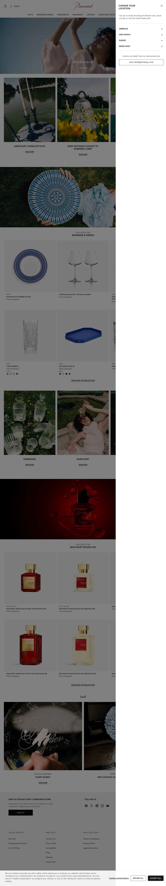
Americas (123, 29)
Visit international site (141, 62)
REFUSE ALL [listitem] (138, 878)
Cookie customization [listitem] (119, 878)
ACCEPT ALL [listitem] (155, 878)
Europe (122, 40)
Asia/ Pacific (125, 34)
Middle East (124, 46)
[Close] (161, 5)
